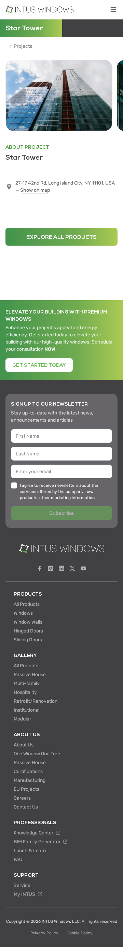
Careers (22, 798)
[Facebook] (39, 568)
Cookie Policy (80, 933)
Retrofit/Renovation (35, 701)
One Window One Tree (37, 754)
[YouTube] (83, 568)
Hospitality (25, 692)
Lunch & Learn (30, 851)
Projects (23, 46)
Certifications (28, 771)
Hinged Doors (28, 631)
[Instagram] (50, 568)
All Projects (26, 666)
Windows (23, 613)
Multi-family (27, 683)
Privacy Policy (44, 933)
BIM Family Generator (38, 842)
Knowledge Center (34, 833)
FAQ (18, 859)
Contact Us (26, 807)
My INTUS (25, 894)
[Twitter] (72, 568)
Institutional (26, 710)
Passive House (30, 675)
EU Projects (26, 789)
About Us (23, 745)
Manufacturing (29, 780)
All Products (27, 604)
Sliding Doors (28, 640)
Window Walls (28, 622)
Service (22, 885)
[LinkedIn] (61, 568)
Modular (22, 719)
